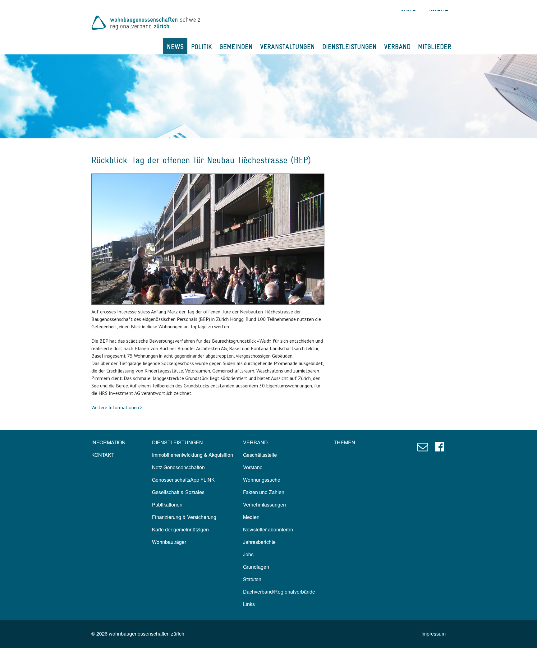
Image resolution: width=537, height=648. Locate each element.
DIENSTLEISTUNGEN (349, 47)
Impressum (433, 633)
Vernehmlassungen (264, 504)
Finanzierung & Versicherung (184, 517)
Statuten (252, 579)
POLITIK (201, 47)
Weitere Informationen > (117, 407)
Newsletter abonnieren (268, 529)
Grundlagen (256, 566)
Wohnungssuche (261, 479)
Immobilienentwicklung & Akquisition (192, 454)
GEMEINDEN (236, 47)
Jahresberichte (259, 541)
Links (249, 604)
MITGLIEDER (434, 47)
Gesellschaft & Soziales (178, 492)
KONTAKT (102, 454)
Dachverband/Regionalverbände (279, 591)
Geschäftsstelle (260, 454)
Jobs (248, 554)
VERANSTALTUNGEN (287, 47)
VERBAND (397, 47)
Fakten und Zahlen (263, 492)
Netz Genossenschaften (178, 467)
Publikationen (167, 504)
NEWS (175, 47)
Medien (251, 517)
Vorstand (253, 467)
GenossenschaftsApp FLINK (183, 479)
